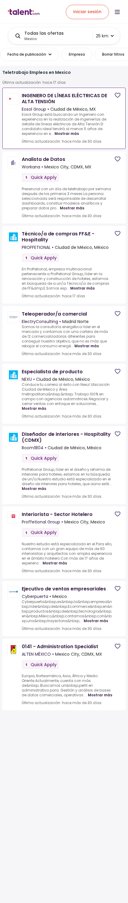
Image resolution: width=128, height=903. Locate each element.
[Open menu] (117, 12)
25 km (102, 36)
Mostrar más (66, 133)
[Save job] (118, 95)
